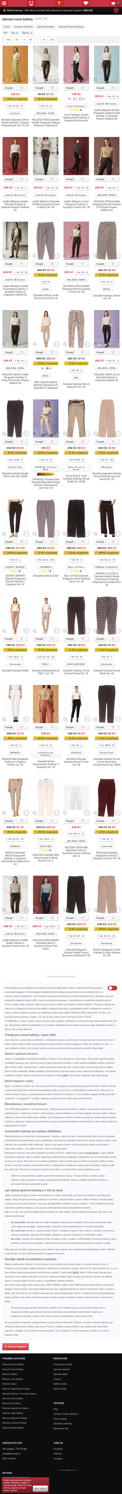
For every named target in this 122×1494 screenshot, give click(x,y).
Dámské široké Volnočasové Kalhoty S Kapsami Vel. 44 (46, 764)
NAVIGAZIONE (76, 664)
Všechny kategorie (16, 1346)
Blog (56, 1409)
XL (44, 39)
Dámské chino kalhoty (13, 1369)
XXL (53, 39)
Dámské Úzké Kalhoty (12, 1398)
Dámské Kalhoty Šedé (45, 575)
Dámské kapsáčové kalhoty (15, 1408)
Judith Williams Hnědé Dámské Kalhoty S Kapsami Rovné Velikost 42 (15, 205)
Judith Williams (107, 104)
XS (16, 39)
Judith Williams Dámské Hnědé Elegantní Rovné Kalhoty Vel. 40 (45, 204)
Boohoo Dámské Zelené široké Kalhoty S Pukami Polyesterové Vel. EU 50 (15, 122)
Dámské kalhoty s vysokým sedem (19, 1394)
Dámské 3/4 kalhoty (11, 1403)
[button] (15, 106)
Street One (15, 467)
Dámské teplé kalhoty (12, 1413)
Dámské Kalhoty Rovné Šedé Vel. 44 (106, 672)
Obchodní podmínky (63, 1423)
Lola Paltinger (76, 106)
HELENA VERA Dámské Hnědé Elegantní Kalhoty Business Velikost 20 (46, 122)
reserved (106, 846)
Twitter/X (58, 1453)
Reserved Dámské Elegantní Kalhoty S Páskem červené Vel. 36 (106, 855)
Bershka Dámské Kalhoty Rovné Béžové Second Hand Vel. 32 (106, 476)
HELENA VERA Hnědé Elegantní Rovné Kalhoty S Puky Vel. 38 (76, 289)
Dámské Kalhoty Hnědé (15, 670)
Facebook (58, 1449)
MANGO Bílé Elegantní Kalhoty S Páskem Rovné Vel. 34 (15, 762)
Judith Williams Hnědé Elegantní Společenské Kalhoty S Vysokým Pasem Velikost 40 (107, 114)
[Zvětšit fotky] (4, 79)
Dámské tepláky (10, 1374)
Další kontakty (9, 1458)
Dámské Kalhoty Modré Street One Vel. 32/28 (15, 475)
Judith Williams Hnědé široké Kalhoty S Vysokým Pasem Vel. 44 (15, 943)
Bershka (107, 467)
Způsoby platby (61, 1374)
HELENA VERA (46, 113)
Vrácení (57, 1379)
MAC (45, 376)
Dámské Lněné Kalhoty (13, 1428)
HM (76, 378)
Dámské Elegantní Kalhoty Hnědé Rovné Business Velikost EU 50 (76, 952)
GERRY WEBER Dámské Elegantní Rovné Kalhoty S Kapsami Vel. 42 (15, 580)
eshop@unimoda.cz (11, 1453)
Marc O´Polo (76, 567)
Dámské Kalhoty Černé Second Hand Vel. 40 (76, 672)
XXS (8, 39)
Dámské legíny (9, 1384)
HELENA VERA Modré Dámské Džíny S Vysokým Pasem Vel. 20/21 (46, 944)
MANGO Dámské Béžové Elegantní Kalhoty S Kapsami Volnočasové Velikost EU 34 (15, 858)
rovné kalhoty (92, 1153)
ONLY (45, 664)
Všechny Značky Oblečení (66, 1414)
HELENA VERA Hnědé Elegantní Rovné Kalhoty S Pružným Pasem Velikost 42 (107, 205)
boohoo (15, 113)
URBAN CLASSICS (106, 567)
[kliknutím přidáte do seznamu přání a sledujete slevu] (21, 87)
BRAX (76, 1272)
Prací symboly (60, 1419)
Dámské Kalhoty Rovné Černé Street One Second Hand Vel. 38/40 (107, 762)
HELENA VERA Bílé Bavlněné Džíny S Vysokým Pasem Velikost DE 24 (76, 851)
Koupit (9, 88)
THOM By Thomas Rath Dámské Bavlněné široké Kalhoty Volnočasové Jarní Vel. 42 (46, 483)
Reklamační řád (61, 1428)
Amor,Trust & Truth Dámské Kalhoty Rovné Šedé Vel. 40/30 (76, 479)
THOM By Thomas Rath (46, 468)
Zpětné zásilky (60, 1384)
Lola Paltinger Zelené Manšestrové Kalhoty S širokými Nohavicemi (76, 117)
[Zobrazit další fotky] (26, 79)
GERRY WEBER (15, 567)
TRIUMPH (45, 567)
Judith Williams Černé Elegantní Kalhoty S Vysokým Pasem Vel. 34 (76, 204)
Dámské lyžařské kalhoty (14, 1423)
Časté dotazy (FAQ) (63, 1364)
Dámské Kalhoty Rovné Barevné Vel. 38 (76, 385)
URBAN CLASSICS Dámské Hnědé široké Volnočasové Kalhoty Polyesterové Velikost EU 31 (106, 579)
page (46, 289)
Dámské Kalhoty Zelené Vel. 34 (106, 297)
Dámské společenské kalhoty (16, 1389)
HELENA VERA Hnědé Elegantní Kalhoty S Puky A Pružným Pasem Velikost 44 (15, 378)
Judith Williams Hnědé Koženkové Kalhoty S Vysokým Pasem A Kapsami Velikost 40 (15, 290)
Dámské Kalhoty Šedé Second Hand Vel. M (45, 297)
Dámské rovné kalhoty (13, 1364)
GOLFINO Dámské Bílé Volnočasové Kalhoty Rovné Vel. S (46, 858)
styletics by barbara (45, 753)
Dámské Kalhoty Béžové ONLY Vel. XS (46, 672)
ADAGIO (76, 752)
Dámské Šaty (60, 1389)
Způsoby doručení (62, 1369)
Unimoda (15, 664)
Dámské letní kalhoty (12, 1379)
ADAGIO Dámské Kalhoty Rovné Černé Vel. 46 (76, 762)
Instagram (58, 1458)
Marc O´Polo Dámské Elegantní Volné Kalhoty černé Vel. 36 (76, 578)
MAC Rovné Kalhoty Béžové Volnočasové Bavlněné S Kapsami (46, 385)
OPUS (106, 289)
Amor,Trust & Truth (76, 468)
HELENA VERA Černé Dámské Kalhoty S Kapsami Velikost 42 (107, 377)
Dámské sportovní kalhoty (14, 1418)
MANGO (15, 752)
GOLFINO (45, 846)
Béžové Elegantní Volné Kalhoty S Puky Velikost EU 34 (106, 952)
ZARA (65, 1075)
